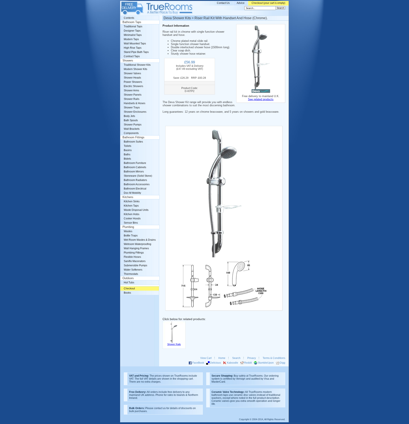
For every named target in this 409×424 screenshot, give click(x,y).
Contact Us (223, 2)
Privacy (251, 358)
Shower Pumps (132, 124)
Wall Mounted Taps (135, 43)
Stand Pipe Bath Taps (136, 52)
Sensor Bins (131, 222)
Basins (128, 150)
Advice (241, 2)
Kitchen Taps (131, 205)
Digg (282, 362)
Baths (127, 154)
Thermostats (131, 273)
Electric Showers (133, 86)
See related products (261, 99)
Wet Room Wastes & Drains (140, 239)
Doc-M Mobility (132, 192)
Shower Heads (132, 77)
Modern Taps (131, 39)
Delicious (215, 362)
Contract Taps (132, 56)
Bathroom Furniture (135, 163)
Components (131, 133)
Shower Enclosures (135, 111)
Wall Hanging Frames (136, 248)
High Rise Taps (132, 47)
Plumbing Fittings (134, 252)
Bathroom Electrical (135, 188)
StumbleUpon (266, 362)
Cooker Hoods (132, 218)
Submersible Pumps (135, 265)
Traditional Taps (133, 26)
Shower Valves (132, 73)
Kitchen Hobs (131, 214)
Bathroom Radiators (135, 180)
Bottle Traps (131, 235)
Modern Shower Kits (135, 69)
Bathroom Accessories (137, 184)
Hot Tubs (129, 282)
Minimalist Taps (133, 35)
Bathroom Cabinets (135, 167)
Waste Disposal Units (136, 209)
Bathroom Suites (133, 141)
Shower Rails (131, 99)
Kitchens (127, 197)
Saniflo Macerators (134, 261)
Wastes (128, 231)
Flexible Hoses (132, 256)
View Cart (206, 358)
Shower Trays (132, 107)
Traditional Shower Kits (137, 64)
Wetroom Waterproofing (137, 244)
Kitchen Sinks (132, 201)
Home (221, 358)
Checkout (129, 288)
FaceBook (198, 362)
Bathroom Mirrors (134, 171)
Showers (127, 60)
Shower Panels (132, 94)
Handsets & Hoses (134, 103)
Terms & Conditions (274, 358)
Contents (129, 17)
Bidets (127, 158)
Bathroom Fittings (133, 137)
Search (236, 358)
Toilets (127, 145)
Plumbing (128, 227)
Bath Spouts (131, 120)
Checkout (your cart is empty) (268, 2)
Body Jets (129, 116)
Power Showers (133, 81)
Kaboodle (232, 362)
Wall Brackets (132, 128)
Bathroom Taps (131, 22)
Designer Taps (132, 30)
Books (127, 292)
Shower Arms (131, 90)
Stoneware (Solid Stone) (138, 175)
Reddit (248, 362)
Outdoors (128, 278)
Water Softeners (133, 269)
